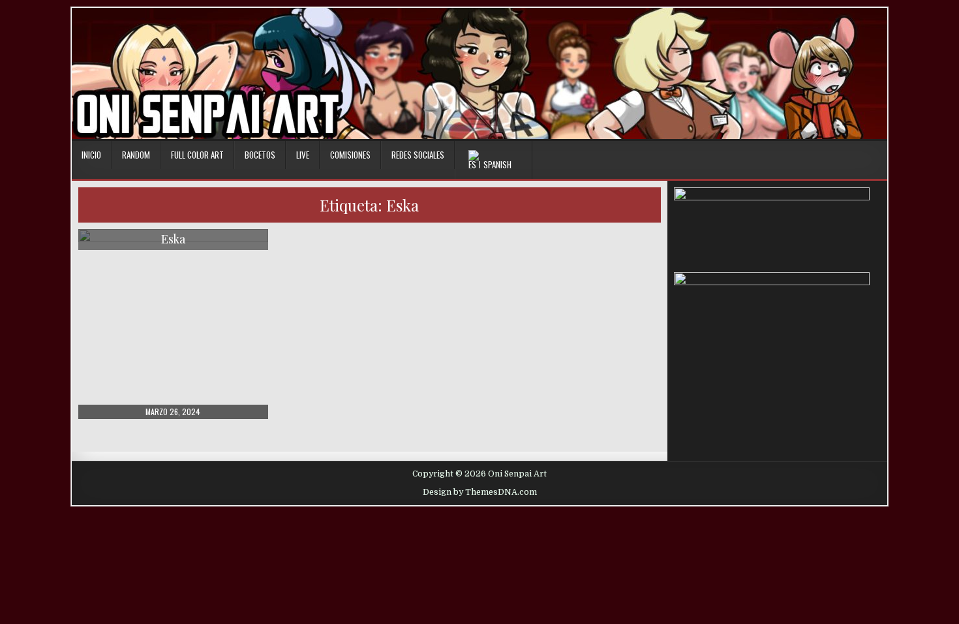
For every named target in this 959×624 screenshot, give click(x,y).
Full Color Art (197, 154)
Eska (173, 239)
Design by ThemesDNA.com (480, 492)
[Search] (877, 155)
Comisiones (350, 154)
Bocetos (260, 154)
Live (302, 154)
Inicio (91, 154)
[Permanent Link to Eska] (173, 324)
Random (136, 154)
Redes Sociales (417, 154)
